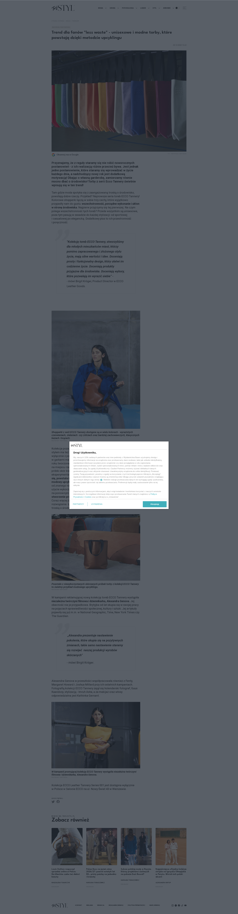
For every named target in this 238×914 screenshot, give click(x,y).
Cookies (88, 497)
